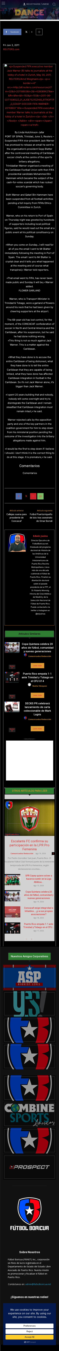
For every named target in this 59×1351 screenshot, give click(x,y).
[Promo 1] (29, 977)
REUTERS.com (11, 49)
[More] (39, 32)
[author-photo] (26, 656)
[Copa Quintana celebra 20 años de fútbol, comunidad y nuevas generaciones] (12, 647)
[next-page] (32, 939)
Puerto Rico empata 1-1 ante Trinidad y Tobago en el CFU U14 (37, 677)
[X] (26, 496)
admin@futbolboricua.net (38, 1284)
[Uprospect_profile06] (29, 1167)
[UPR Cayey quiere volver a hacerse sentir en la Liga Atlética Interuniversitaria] (12, 879)
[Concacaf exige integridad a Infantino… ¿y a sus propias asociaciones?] (12, 911)
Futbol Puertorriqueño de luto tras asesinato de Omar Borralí (41, 517)
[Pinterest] (33, 496)
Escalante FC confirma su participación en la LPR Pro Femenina (29, 845)
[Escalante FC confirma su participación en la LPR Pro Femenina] (29, 817)
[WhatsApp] (40, 496)
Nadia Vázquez (39, 686)
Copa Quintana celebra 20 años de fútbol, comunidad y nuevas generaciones (37, 647)
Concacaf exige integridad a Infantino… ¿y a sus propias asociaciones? (38, 911)
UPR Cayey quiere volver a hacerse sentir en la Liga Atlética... (38, 878)
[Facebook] (19, 496)
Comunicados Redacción (39, 656)
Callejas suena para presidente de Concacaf (16, 517)
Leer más (37, 665)
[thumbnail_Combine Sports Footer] (29, 1114)
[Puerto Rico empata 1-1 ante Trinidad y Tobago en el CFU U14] (12, 677)
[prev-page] (26, 939)
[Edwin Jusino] (17, 577)
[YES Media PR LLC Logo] (29, 1004)
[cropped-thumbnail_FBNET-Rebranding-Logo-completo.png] (29, 1056)
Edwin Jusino (40, 535)
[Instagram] (38, 619)
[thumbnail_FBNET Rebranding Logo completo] (29, 1030)
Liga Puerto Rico (12, 834)
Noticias (12, 667)
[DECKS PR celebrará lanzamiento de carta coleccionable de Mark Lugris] (12, 707)
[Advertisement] (29, 760)
